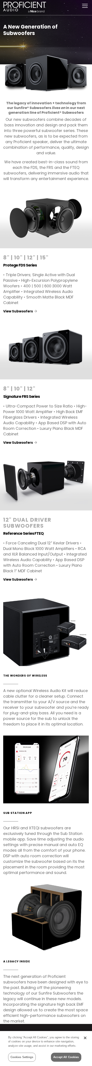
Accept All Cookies (66, 1057)
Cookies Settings (21, 1057)
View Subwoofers (18, 311)
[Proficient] (24, 6)
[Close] (85, 1038)
